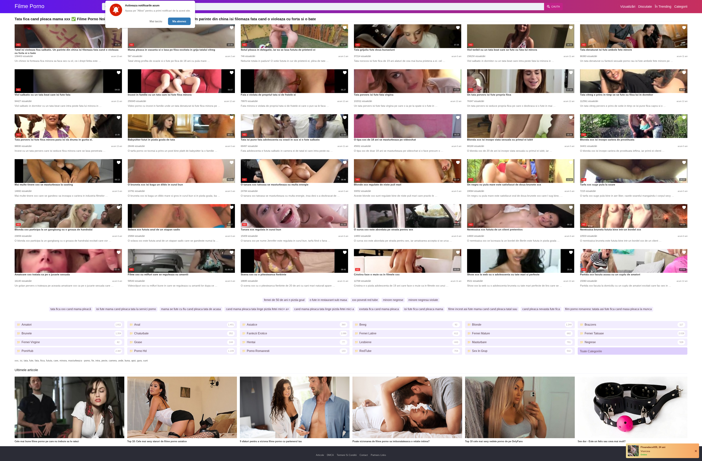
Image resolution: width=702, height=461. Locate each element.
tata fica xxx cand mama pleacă (70, 309)
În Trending (663, 6)
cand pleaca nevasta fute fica (541, 309)
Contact (364, 455)
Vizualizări (627, 6)
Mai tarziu (156, 21)
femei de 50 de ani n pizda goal (284, 299)
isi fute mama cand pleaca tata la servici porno (126, 309)
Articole (320, 455)
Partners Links (378, 455)
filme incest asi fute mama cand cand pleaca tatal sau (482, 309)
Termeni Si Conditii (347, 455)
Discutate (645, 6)
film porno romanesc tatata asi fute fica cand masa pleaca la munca (608, 309)
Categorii (680, 6)
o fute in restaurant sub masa (328, 299)
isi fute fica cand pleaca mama (423, 309)
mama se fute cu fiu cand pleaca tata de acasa (191, 309)
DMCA (330, 455)
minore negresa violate (423, 299)
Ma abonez (179, 21)
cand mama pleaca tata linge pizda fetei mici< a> (257, 309)
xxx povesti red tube (365, 299)
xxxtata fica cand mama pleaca (379, 309)
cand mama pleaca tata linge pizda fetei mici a (324, 309)
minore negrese (393, 299)
